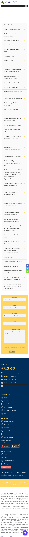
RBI (25, 472)
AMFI (18, 472)
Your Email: (14, 313)
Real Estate (7, 431)
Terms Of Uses (9, 536)
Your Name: (14, 297)
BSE (14, 472)
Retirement (7, 427)
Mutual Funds (8, 404)
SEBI (21, 472)
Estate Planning (8, 437)
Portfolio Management (10, 410)
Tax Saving (7, 424)
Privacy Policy (2, 536)
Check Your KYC (5, 472)
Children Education (9, 421)
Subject (14, 321)
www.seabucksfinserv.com (14, 386)
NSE (11, 472)
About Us (6, 454)
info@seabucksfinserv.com (14, 382)
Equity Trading (8, 407)
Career (6, 457)
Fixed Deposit (8, 401)
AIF (5, 413)
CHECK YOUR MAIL (6, 467)
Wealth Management (9, 434)
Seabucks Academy (9, 460)
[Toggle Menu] (26, 6)
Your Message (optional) (14, 329)
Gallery (6, 464)
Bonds (5, 397)
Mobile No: (14, 305)
